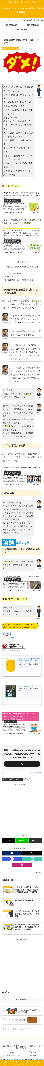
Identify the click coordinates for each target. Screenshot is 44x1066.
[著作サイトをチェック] (12, 853)
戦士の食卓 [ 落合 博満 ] (26, 686)
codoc (39, 772)
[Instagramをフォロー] (12, 859)
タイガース (30, 779)
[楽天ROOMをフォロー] (22, 865)
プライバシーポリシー (11, 1055)
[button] (35, 840)
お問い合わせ (32, 1052)
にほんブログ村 (8, 637)
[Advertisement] (22, 808)
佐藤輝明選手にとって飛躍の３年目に (21, 280)
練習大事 (10, 277)
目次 (19, 262)
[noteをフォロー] (32, 859)
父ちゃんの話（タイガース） (13, 779)
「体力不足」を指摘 (14, 273)
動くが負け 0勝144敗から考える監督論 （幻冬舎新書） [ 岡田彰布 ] (29, 660)
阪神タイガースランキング (12, 650)
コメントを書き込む (22, 999)
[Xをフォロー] (32, 853)
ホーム (11, 1052)
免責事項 (32, 1055)
